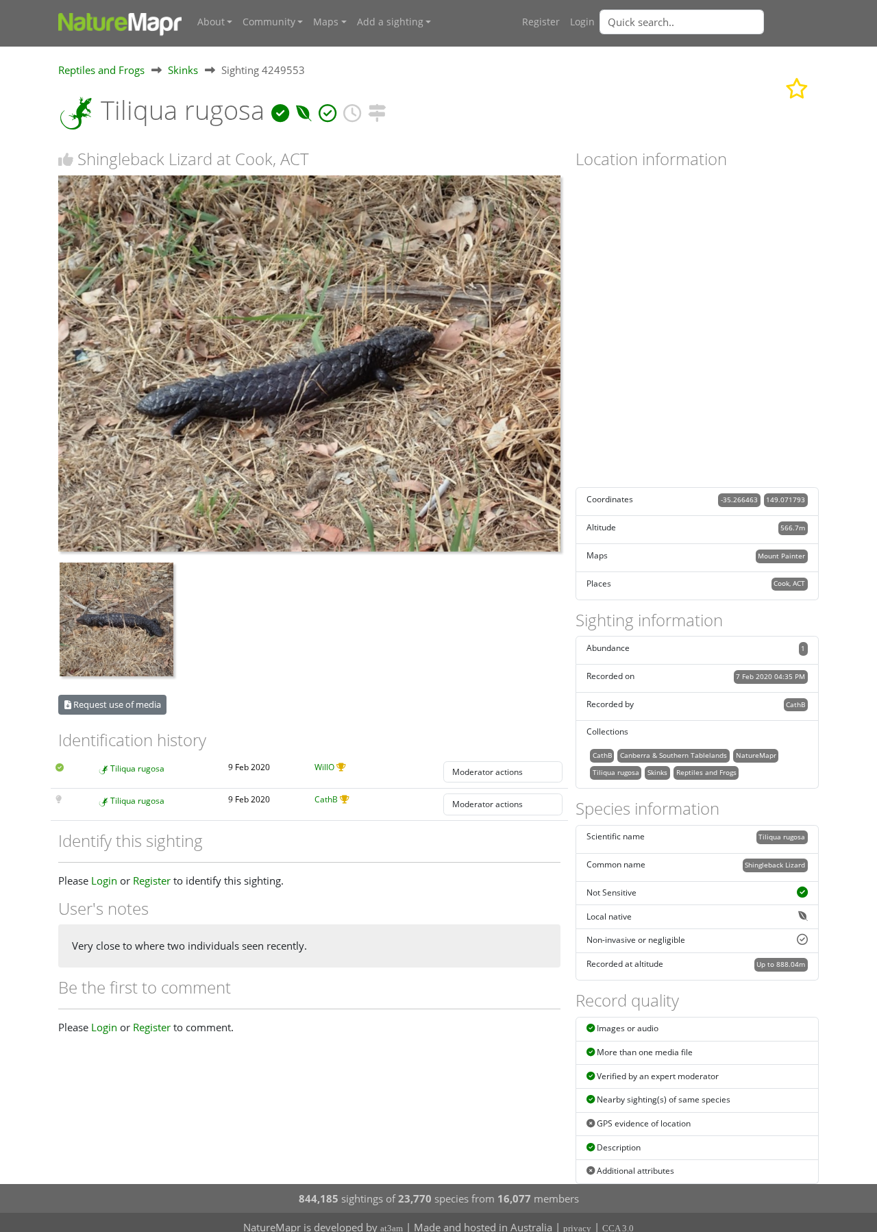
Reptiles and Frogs (101, 70)
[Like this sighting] (65, 159)
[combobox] (709, 22)
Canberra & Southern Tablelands (673, 755)
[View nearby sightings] (377, 110)
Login (582, 22)
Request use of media (116, 704)
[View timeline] (352, 110)
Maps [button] (325, 22)
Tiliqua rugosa (137, 768)
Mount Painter (781, 555)
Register (541, 22)
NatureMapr (756, 755)
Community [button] (269, 22)
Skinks (183, 70)
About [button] (211, 22)
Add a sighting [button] (390, 22)
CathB (326, 799)
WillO (324, 767)
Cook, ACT (789, 583)
